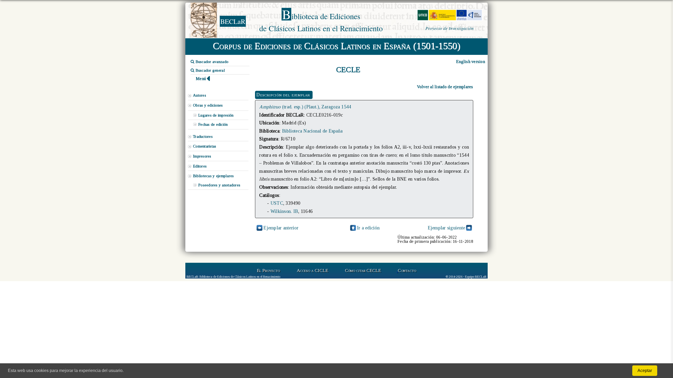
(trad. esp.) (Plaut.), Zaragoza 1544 (305, 106)
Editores (200, 166)
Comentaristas (204, 146)
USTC (277, 203)
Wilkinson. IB (284, 211)
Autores (199, 95)
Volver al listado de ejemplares (445, 87)
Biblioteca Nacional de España (312, 131)
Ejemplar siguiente (446, 227)
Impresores (202, 156)
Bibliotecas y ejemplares (213, 176)
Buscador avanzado (211, 62)
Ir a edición (368, 227)
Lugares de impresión (215, 115)
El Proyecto (268, 270)
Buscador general (209, 70)
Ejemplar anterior (280, 227)
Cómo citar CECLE (363, 270)
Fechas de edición (213, 124)
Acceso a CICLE (312, 270)
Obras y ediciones (208, 105)
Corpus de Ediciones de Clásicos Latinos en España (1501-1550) (336, 46)
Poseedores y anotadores (219, 185)
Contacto (407, 270)
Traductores (203, 136)
